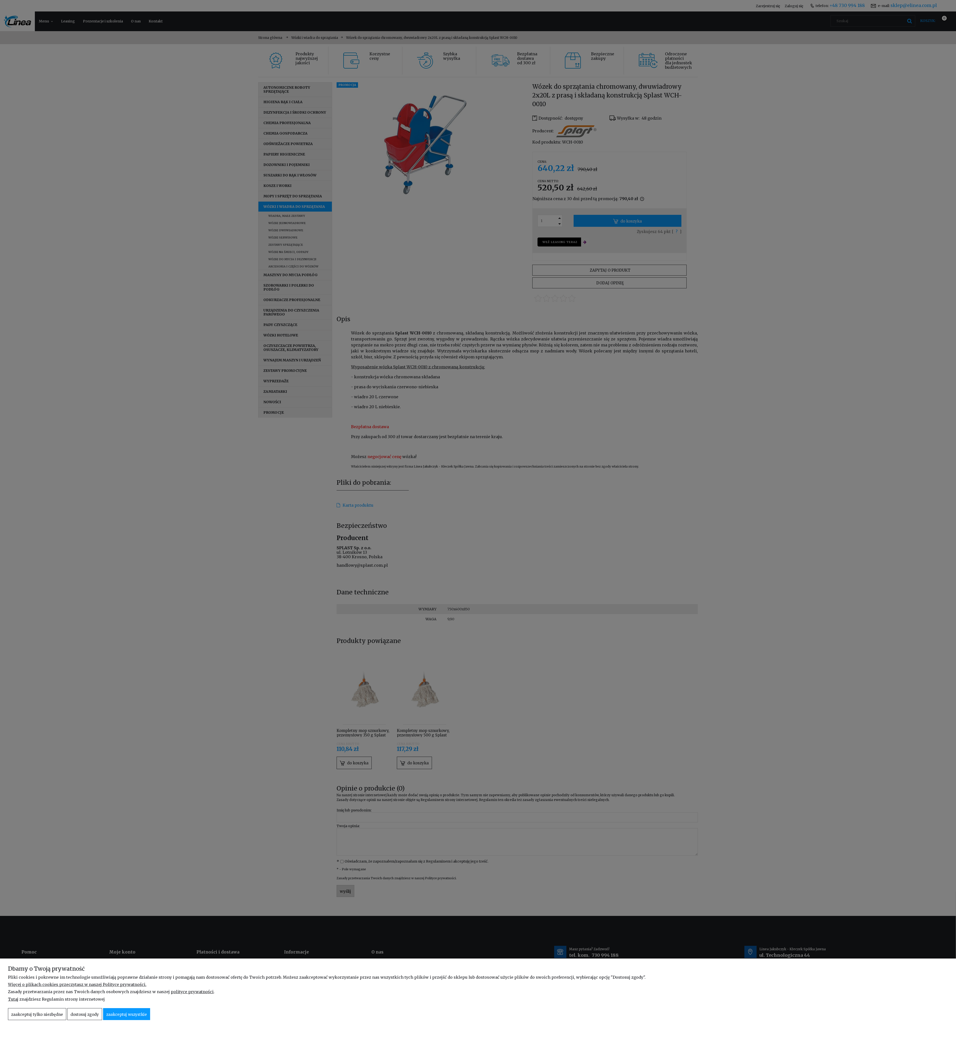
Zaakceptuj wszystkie (126, 1014)
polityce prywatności (192, 991)
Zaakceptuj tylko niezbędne (37, 1014)
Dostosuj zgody (84, 1014)
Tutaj (13, 999)
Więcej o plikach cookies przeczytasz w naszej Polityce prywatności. (77, 984)
